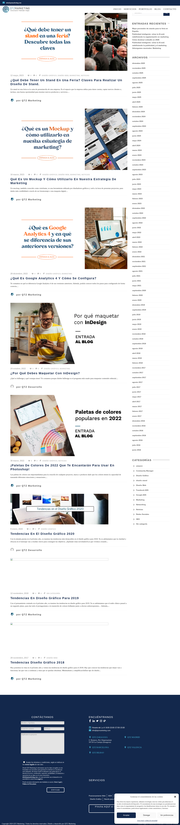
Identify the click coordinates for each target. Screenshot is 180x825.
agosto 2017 (137, 382)
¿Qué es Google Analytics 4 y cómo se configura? (53, 278)
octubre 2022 (137, 213)
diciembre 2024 (138, 112)
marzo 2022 (137, 242)
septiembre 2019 (139, 310)
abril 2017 (136, 402)
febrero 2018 (137, 363)
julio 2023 (136, 179)
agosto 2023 (137, 174)
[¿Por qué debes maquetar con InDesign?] (68, 333)
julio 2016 (136, 445)
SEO (138, 519)
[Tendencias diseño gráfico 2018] (59, 638)
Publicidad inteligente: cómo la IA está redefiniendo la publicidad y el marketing (149, 44)
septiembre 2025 (139, 78)
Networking (141, 505)
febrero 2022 (137, 247)
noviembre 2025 (138, 68)
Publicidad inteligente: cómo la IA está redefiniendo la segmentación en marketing (150, 35)
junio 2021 (136, 281)
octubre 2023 (137, 165)
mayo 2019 (136, 324)
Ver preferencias (166, 815)
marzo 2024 (137, 150)
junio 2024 (136, 136)
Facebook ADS (142, 490)
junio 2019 (136, 319)
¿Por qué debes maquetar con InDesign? (45, 373)
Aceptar (126, 815)
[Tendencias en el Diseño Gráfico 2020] (59, 509)
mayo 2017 (136, 397)
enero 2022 (136, 252)
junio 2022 (136, 228)
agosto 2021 (137, 271)
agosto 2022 (137, 223)
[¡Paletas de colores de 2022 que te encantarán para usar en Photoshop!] (68, 425)
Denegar (146, 815)
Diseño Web (63, 75)
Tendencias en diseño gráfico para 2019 (44, 598)
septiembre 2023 (139, 170)
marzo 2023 (137, 194)
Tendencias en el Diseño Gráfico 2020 (42, 533)
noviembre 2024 (138, 116)
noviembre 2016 (138, 426)
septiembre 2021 (139, 266)
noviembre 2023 (138, 160)
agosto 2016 (137, 440)
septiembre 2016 (139, 435)
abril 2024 (136, 145)
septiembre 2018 (139, 344)
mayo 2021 (136, 286)
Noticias (85, 75)
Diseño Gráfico (49, 75)
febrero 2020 (137, 295)
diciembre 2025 (138, 63)
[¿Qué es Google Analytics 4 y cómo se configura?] (68, 238)
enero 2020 (136, 300)
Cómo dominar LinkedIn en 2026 (145, 40)
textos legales (30, 764)
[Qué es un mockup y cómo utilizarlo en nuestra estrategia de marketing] (68, 139)
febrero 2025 (137, 107)
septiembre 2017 (139, 377)
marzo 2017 (137, 406)
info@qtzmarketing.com (13, 3)
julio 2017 (136, 387)
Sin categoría (53, 593)
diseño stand (141, 480)
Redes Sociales (142, 514)
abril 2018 (136, 353)
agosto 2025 (137, 83)
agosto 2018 (137, 348)
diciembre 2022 (138, 208)
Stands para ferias (111, 799)
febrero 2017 (137, 411)
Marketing (75, 75)
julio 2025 (136, 87)
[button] (175, 797)
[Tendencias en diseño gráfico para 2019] (59, 573)
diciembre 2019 (138, 305)
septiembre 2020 (139, 290)
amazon (139, 466)
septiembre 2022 (139, 218)
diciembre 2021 (138, 257)
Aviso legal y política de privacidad (147, 820)
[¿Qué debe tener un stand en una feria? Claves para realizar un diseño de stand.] (68, 40)
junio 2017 (136, 392)
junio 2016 (136, 450)
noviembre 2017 (138, 368)
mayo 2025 (136, 97)
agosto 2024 (137, 131)
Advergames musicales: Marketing (146, 48)
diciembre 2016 (138, 421)
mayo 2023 (136, 189)
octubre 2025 (137, 73)
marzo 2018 (137, 358)
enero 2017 (136, 416)
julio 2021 (136, 276)
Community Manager (144, 471)
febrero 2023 (137, 199)
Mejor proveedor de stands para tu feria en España (150, 30)
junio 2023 (136, 184)
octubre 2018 (137, 339)
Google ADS (141, 495)
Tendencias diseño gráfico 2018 (37, 662)
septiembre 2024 (139, 126)
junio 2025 (136, 92)
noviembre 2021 (138, 261)
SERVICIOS (97, 780)
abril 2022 (136, 237)
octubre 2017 (137, 373)
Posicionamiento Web (97, 796)
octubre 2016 (137, 431)
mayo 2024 (136, 141)
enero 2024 (136, 155)
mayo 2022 (136, 232)
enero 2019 (136, 329)
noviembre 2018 (138, 334)
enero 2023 (136, 203)
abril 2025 (136, 102)
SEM (110, 796)
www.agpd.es (38, 779)
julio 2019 (136, 315)
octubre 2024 (137, 121)
